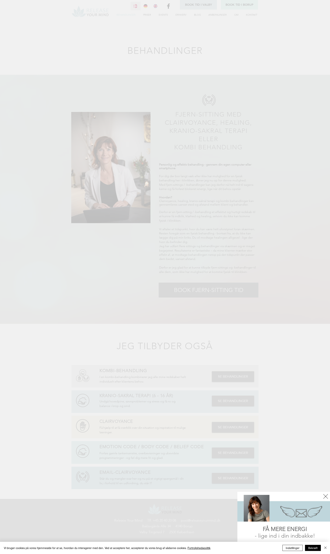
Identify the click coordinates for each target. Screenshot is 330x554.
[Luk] (325, 548)
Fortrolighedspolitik (199, 548)
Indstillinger (292, 548)
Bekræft (313, 548)
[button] (325, 496)
